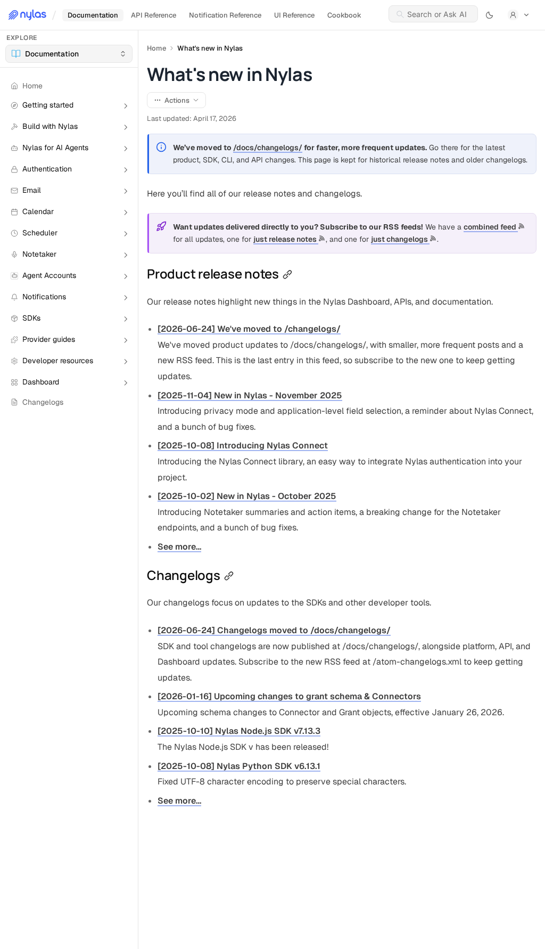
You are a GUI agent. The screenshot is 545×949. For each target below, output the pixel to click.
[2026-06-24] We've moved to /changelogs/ (249, 328)
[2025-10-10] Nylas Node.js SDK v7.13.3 (239, 731)
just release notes (285, 239)
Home (156, 48)
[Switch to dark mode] (489, 14)
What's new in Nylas (210, 48)
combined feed (491, 227)
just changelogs (400, 239)
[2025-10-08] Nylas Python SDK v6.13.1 (239, 766)
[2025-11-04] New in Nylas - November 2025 (250, 395)
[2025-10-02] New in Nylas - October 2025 (247, 496)
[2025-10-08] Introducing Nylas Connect (243, 445)
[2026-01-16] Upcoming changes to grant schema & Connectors (289, 696)
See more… (179, 546)
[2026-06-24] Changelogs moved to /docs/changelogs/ (274, 630)
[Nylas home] (27, 15)
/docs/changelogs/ (267, 147)
